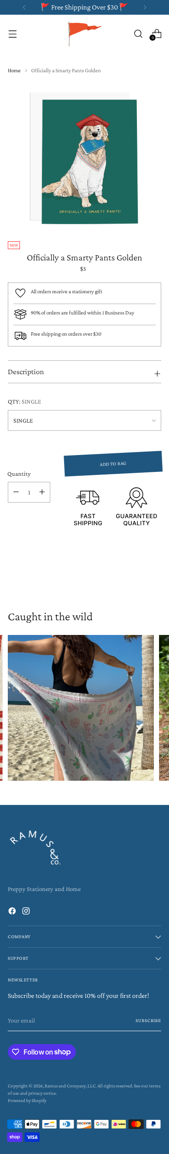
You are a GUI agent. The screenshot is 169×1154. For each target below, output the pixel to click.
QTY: (24, 401)
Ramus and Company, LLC (70, 1085)
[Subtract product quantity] (16, 492)
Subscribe (148, 1020)
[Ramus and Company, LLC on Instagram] (27, 912)
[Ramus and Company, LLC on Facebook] (13, 912)
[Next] (144, 7)
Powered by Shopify (27, 1100)
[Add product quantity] (42, 492)
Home (14, 70)
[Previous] (24, 7)
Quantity (19, 473)
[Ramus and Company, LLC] (84, 33)
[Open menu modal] (12, 33)
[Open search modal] (138, 33)
